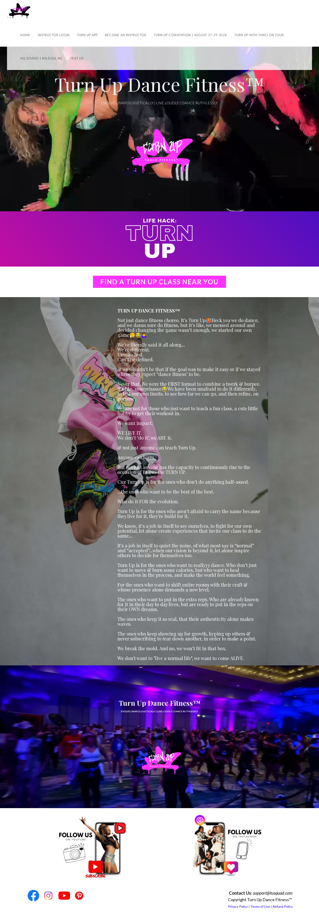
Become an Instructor (125, 35)
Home (25, 35)
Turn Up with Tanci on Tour (259, 35)
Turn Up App (87, 35)
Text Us (76, 58)
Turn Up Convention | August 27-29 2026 (190, 35)
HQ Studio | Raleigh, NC (41, 58)
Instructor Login (54, 35)
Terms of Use (260, 906)
